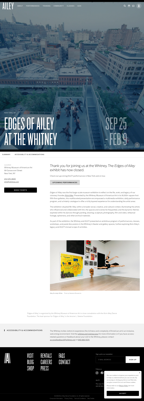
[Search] (124, 6)
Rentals (46, 356)
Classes (70, 6)
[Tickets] (133, 6)
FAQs (62, 356)
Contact (64, 362)
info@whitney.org (11, 182)
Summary (6, 154)
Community (59, 6)
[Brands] (138, 6)
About (20, 6)
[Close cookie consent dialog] (139, 372)
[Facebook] (102, 373)
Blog (30, 362)
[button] (95, 265)
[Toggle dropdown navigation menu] (83, 6)
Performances (33, 6)
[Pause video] (137, 144)
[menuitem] (20, 6)
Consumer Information (56, 398)
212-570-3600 (10, 179)
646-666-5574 (83, 340)
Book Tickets (20, 190)
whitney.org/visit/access (88, 334)
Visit (30, 356)
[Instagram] (97, 373)
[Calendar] (129, 6)
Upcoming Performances (64, 182)
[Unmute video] (131, 144)
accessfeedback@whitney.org (62, 340)
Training (46, 6)
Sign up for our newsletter (104, 354)
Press (45, 368)
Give (79, 6)
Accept (122, 393)
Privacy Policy (69, 398)
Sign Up (132, 360)
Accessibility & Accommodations (29, 154)
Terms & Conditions (80, 398)
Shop (30, 368)
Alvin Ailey (69, 195)
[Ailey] (9, 6)
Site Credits (90, 398)
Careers (46, 362)
